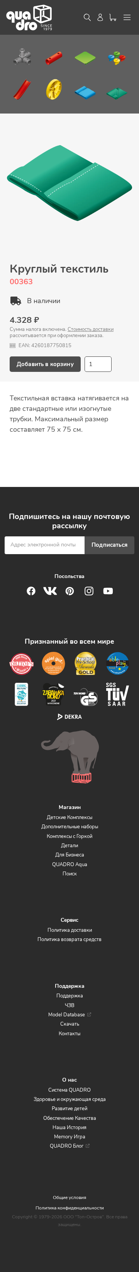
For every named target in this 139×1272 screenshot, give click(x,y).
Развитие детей (69, 1108)
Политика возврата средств (69, 939)
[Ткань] (117, 90)
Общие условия (69, 1197)
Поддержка (69, 995)
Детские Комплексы (69, 817)
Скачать (69, 1024)
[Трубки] (54, 56)
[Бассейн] (85, 90)
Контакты (69, 1033)
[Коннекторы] (22, 56)
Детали (69, 845)
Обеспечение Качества (69, 1118)
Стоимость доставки (91, 329)
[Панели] (85, 56)
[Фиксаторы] (117, 56)
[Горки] (22, 90)
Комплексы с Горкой (69, 836)
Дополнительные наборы (69, 826)
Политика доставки (69, 930)
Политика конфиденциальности (70, 1208)
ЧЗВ (70, 1005)
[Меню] (127, 17)
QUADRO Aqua (69, 864)
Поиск (70, 873)
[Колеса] (54, 90)
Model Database (66, 1014)
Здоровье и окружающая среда (70, 1099)
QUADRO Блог (66, 1146)
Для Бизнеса (69, 854)
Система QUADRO (69, 1090)
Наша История (69, 1127)
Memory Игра (69, 1136)
